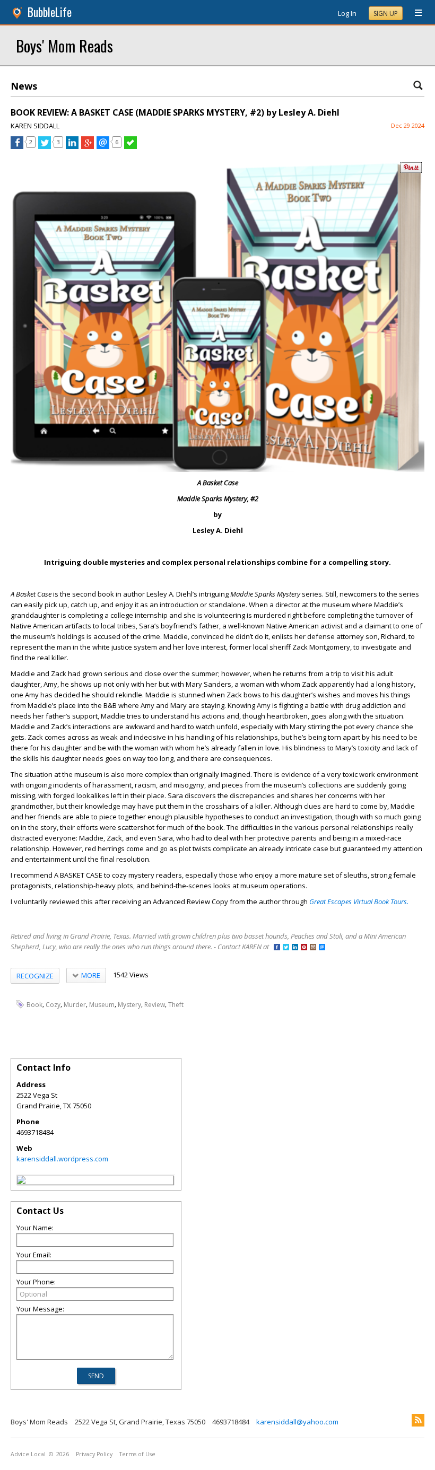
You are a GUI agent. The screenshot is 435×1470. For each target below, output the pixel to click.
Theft (176, 1004)
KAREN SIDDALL (35, 125)
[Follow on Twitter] (286, 948)
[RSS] (418, 1420)
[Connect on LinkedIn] (295, 948)
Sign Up (385, 13)
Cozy (53, 1004)
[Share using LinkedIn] (72, 146)
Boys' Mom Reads (64, 45)
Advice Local (28, 1454)
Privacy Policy (94, 1454)
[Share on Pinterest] (411, 170)
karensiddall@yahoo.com (297, 1422)
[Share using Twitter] (44, 146)
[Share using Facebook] (17, 146)
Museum (102, 1004)
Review (154, 1004)
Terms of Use (137, 1454)
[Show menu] (414, 13)
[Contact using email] (322, 948)
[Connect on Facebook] (277, 948)
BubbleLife (50, 12)
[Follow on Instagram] (313, 948)
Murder (75, 1004)
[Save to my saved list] (130, 146)
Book (34, 1004)
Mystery (129, 1004)
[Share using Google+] (87, 146)
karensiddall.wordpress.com (62, 1158)
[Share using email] (103, 146)
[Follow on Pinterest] (304, 948)
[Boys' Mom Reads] (21, 1181)
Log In (347, 13)
